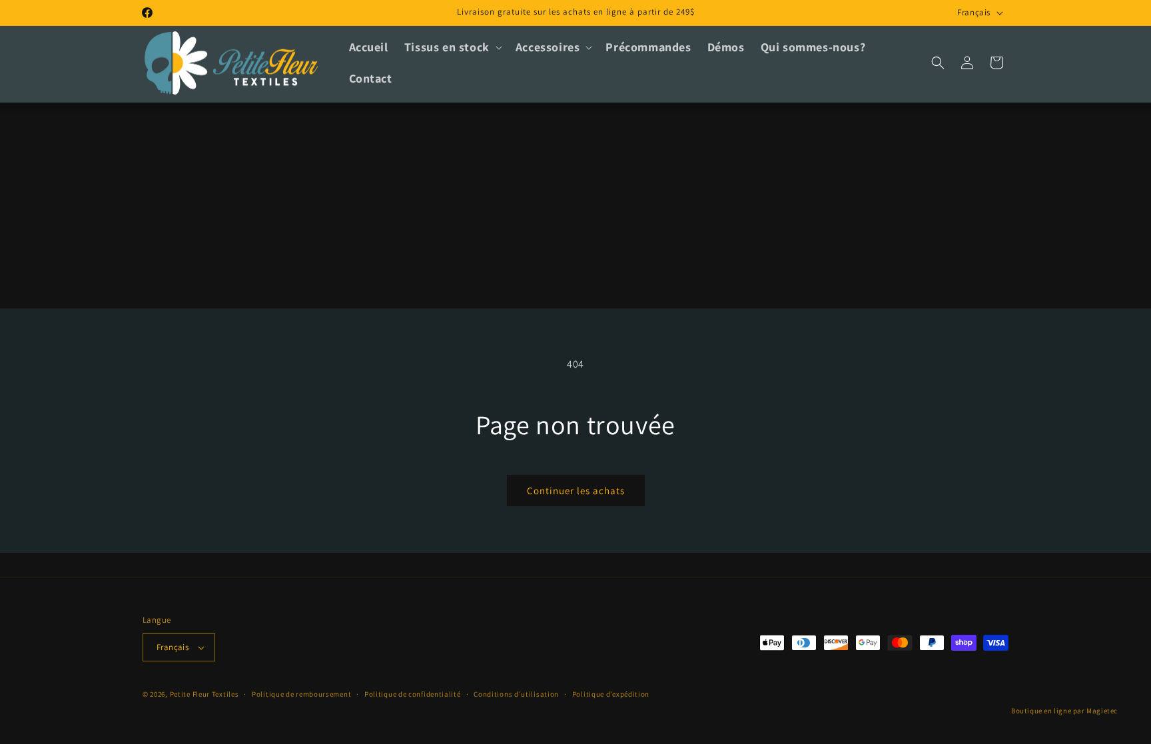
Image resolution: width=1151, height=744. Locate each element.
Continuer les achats (576, 490)
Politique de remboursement (301, 694)
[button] (452, 47)
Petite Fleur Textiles (204, 694)
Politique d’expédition (610, 694)
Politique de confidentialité (412, 694)
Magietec (1102, 710)
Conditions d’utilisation (516, 694)
